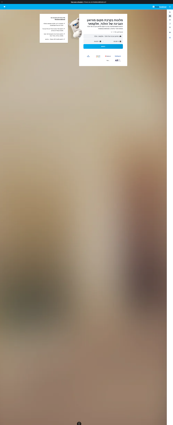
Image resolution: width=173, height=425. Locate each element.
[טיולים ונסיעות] (170, 32)
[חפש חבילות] (170, 23)
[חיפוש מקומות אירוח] (170, 16)
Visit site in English (77, 2)
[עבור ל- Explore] (170, 27)
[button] (2, 2)
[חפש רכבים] (170, 20)
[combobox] (117, 32)
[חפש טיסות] (170, 12)
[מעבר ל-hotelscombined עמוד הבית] (159, 7)
